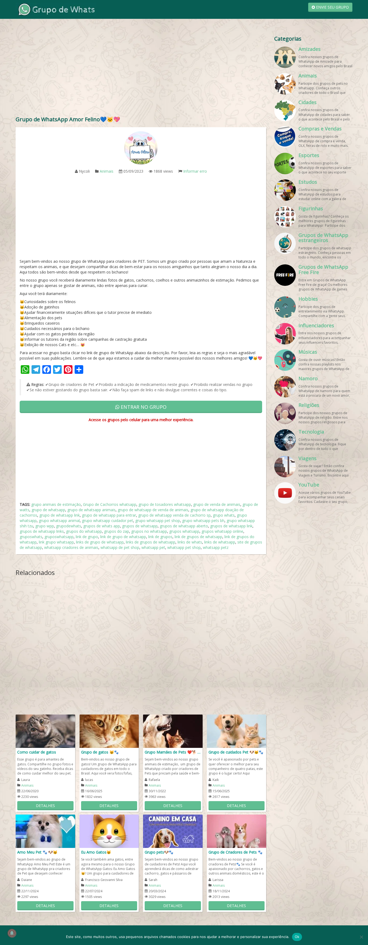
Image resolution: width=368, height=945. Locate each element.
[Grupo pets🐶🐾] (173, 830)
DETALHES (45, 805)
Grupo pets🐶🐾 (159, 852)
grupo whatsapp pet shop (157, 520)
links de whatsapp (219, 542)
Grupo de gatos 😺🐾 (100, 752)
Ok (297, 937)
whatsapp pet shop (184, 547)
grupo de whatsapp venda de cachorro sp (174, 515)
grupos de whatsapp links (42, 531)
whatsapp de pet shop (119, 547)
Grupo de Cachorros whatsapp (109, 504)
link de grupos (160, 536)
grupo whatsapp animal (59, 520)
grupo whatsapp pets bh (203, 520)
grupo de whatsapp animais (91, 509)
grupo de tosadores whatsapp (164, 504)
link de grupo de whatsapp (123, 536)
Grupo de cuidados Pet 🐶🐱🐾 (236, 752)
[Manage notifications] (12, 933)
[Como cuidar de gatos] (45, 730)
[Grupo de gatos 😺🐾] (109, 730)
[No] (361, 937)
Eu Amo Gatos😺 (96, 852)
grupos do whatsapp (84, 531)
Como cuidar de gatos (36, 752)
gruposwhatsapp (59, 536)
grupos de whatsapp (140, 525)
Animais (106, 171)
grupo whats (224, 515)
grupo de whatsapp (48, 509)
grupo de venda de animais (216, 504)
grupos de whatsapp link (231, 525)
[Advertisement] (141, 72)
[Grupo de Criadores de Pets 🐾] (236, 830)
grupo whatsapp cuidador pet (107, 520)
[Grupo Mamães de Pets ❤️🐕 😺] (173, 730)
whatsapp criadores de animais (71, 547)
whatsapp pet (153, 547)
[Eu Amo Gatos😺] (109, 830)
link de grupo (87, 536)
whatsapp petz (215, 547)
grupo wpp (44, 525)
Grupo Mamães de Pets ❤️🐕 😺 (173, 752)
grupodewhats (68, 525)
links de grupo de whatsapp (100, 542)
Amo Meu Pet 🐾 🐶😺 (37, 852)
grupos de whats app (101, 525)
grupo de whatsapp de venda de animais (153, 509)
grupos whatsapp (184, 531)
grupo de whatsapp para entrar (109, 515)
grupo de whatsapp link (59, 515)
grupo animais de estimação (56, 504)
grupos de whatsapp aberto (184, 525)
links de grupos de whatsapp (150, 542)
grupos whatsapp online (222, 531)
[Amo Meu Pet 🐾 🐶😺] (45, 830)
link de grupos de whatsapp (198, 536)
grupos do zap (116, 531)
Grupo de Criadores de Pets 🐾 (235, 852)
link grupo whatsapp (56, 542)
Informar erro (195, 171)
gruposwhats (31, 536)
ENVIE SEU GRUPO (332, 7)
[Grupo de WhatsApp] (56, 9)
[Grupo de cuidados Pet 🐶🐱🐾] (236, 730)
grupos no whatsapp (149, 531)
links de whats (190, 542)
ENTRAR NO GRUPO (142, 407)
